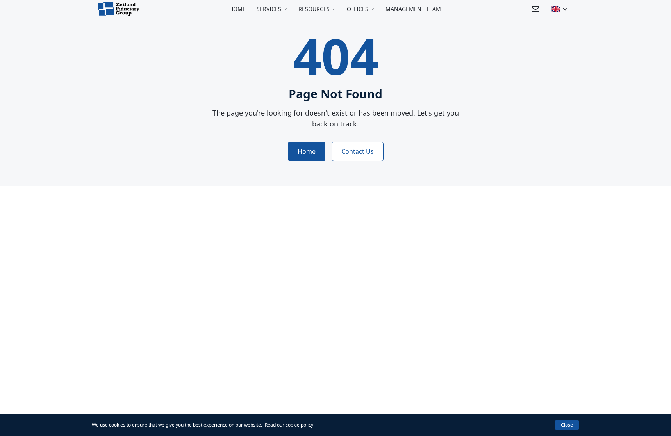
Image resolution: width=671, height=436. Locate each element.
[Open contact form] (535, 9)
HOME (237, 8)
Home (307, 151)
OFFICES (357, 8)
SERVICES (269, 8)
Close (567, 425)
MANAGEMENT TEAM (413, 8)
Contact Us (357, 151)
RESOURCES (314, 8)
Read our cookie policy (289, 425)
